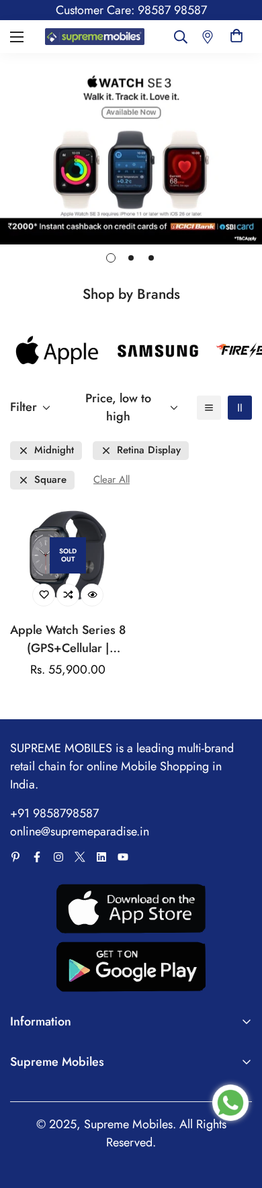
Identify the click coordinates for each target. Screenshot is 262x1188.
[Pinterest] (15, 857)
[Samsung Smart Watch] (158, 350)
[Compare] (67, 595)
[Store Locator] (207, 36)
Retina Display (149, 450)
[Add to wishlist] (43, 595)
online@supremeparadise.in (79, 831)
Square (50, 480)
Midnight (54, 450)
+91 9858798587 (54, 813)
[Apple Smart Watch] (57, 350)
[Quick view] (92, 595)
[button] (236, 36)
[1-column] (209, 408)
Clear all (111, 480)
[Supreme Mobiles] (94, 36)
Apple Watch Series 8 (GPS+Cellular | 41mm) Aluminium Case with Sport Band (68, 639)
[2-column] (240, 408)
